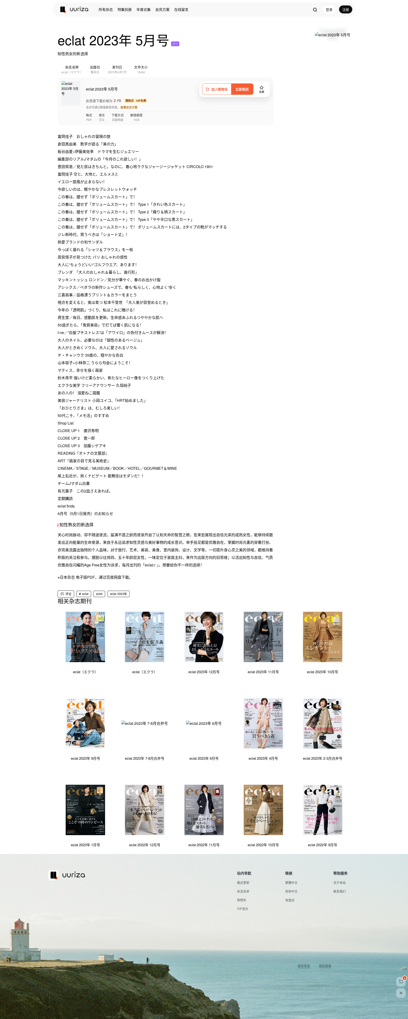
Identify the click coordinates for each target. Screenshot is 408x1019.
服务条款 (304, 966)
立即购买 (242, 89)
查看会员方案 (128, 107)
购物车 (241, 900)
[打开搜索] (314, 9)
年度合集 (143, 9)
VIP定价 (242, 908)
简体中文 (291, 891)
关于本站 (339, 882)
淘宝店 (289, 900)
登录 (329, 9)
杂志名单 (243, 891)
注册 (345, 9)
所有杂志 (106, 9)
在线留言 (181, 9)
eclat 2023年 (118, 593)
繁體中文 (291, 882)
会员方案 (162, 9)
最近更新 (243, 882)
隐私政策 (325, 966)
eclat (149, 565)
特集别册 (125, 9)
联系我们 (339, 891)
